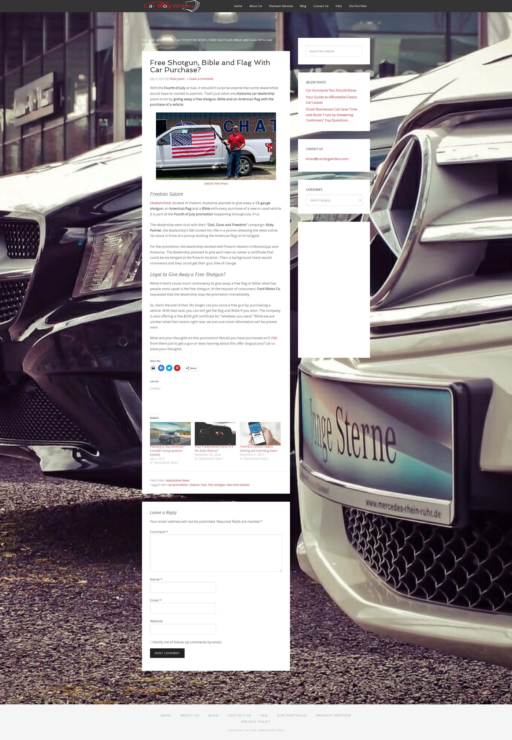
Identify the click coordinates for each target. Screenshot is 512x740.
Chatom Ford (160, 203)
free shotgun (216, 485)
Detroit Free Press (216, 183)
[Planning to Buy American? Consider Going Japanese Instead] (170, 433)
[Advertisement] (334, 290)
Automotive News (177, 480)
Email (156, 600)
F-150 (272, 338)
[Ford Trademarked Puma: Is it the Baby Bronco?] (215, 433)
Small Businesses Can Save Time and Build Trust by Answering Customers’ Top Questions (331, 114)
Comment (159, 531)
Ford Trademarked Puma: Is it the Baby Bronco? (214, 448)
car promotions (178, 485)
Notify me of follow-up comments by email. (187, 642)
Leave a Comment (201, 79)
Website (156, 621)
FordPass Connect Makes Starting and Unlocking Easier (258, 448)
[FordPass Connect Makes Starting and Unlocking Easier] (260, 433)
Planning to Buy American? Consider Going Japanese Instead (167, 450)
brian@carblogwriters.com (327, 158)
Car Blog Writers (172, 6)
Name (156, 579)
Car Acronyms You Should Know (331, 90)
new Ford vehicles (238, 485)
